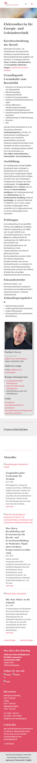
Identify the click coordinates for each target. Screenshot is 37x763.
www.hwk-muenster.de (13, 413)
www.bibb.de (9, 402)
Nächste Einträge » (26, 640)
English (28, 760)
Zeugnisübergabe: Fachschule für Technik (16, 476)
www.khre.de (9, 408)
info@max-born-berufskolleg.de (15, 718)
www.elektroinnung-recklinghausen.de (18, 410)
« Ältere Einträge (9, 640)
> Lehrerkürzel (9, 744)
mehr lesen (9, 506)
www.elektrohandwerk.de (14, 405)
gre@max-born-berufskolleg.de (16, 359)
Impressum (10, 760)
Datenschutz (20, 760)
